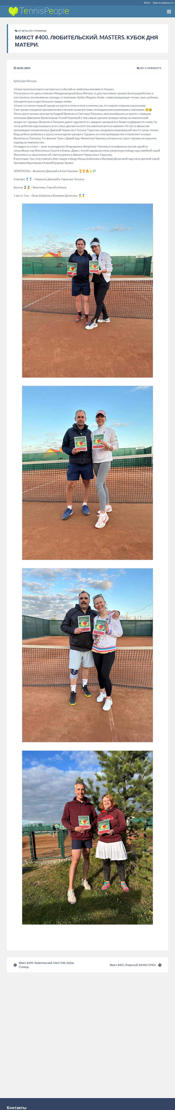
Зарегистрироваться (163, 2)
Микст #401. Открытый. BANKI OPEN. (133, 964)
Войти (147, 2)
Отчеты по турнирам (32, 30)
